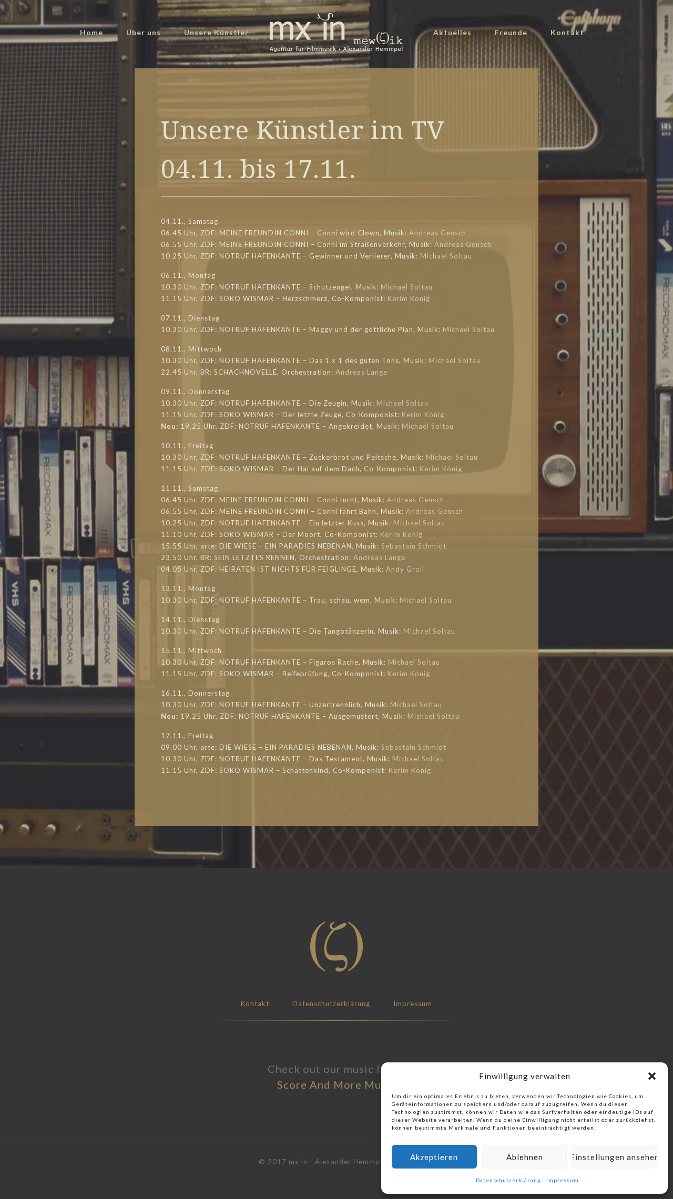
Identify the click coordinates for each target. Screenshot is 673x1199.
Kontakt (255, 1003)
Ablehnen (524, 1157)
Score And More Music (336, 1084)
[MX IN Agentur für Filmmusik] (336, 32)
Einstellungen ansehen (614, 1157)
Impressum (562, 1180)
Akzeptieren (434, 1157)
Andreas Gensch (437, 233)
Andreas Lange (361, 372)
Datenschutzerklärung (508, 1180)
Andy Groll (405, 569)
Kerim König (409, 298)
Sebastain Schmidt (413, 546)
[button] (652, 1076)
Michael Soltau (446, 256)
